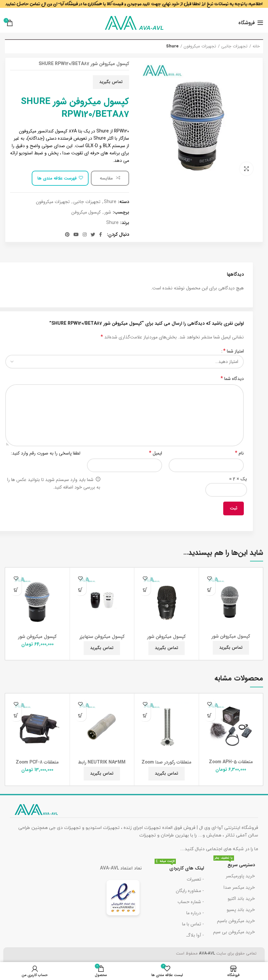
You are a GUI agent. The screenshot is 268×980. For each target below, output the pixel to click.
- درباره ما (195, 913)
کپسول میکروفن (86, 212)
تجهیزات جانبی (234, 46)
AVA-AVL (207, 953)
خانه (256, 46)
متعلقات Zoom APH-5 (231, 761)
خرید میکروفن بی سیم (234, 932)
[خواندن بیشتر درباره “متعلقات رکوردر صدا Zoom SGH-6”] (145, 715)
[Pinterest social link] (67, 234)
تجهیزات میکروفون (200, 46)
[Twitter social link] (93, 234)
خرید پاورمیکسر (240, 876)
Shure (172, 46)
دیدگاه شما (232, 378)
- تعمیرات (195, 879)
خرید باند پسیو (241, 909)
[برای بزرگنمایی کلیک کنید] (246, 168)
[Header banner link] (134, 6)
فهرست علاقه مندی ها (57, 178)
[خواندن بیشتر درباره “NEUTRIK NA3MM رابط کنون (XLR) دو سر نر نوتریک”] (80, 715)
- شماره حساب (190, 901)
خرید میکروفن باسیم (236, 920)
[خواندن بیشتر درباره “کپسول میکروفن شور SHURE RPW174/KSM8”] (145, 589)
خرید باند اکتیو (241, 898)
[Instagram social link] (85, 234)
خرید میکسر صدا (239, 887)
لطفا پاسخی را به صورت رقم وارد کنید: (45, 453)
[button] (16, 589)
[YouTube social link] (76, 234)
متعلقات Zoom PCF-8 (37, 762)
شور (107, 212)
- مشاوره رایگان (190, 890)
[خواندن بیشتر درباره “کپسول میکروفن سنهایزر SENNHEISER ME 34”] (80, 589)
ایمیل (155, 453)
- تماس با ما (193, 924)
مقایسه (107, 178)
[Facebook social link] (100, 234)
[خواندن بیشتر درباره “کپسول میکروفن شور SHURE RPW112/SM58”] (209, 589)
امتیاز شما (233, 351)
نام (239, 453)
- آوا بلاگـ (195, 935)
